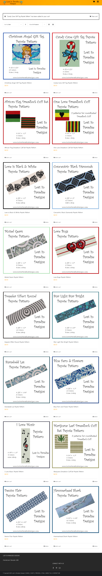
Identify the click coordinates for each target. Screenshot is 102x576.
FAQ (43, 573)
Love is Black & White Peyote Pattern (17, 212)
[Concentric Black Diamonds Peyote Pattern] (75, 185)
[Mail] (59, 568)
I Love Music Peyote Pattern (14, 472)
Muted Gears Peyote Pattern (14, 277)
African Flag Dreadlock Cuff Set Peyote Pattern (20, 148)
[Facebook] (53, 568)
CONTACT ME (56, 573)
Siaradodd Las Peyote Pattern (14, 407)
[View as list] (53, 24)
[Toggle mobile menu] (98, 1)
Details (46, 92)
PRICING (37, 573)
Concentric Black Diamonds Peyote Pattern (68, 212)
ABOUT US (48, 573)
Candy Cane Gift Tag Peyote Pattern (66, 83)
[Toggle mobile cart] (94, 1)
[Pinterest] (56, 568)
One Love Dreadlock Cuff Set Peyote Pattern (68, 148)
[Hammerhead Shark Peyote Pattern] (75, 509)
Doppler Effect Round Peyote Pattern (17, 342)
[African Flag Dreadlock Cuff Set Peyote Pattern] (26, 120)
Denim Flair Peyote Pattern (14, 536)
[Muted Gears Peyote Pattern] (26, 250)
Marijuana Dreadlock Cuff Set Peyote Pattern (69, 472)
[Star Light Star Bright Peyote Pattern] (75, 315)
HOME (27, 573)
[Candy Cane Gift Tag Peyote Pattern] (75, 56)
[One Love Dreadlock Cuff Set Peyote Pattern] (75, 120)
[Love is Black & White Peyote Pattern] (26, 185)
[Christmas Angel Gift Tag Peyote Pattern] (26, 56)
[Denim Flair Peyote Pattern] (26, 509)
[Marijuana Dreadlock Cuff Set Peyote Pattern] (75, 444)
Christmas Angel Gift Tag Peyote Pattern (18, 83)
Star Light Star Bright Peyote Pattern (66, 342)
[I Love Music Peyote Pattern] (26, 444)
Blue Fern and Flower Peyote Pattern (66, 407)
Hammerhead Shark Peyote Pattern (66, 536)
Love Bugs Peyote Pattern (62, 277)
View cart (95, 16)
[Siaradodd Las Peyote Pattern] (26, 380)
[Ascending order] (25, 25)
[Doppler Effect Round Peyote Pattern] (26, 315)
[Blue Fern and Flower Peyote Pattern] (75, 380)
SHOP (32, 573)
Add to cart (9, 92)
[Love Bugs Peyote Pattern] (75, 250)
